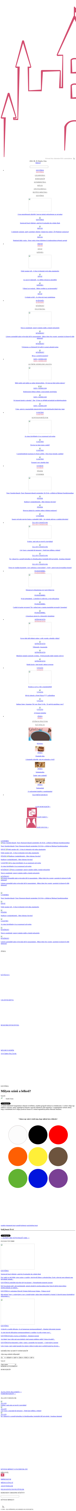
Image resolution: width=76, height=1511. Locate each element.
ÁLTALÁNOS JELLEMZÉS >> (11, 1392)
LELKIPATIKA (40, 175)
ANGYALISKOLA (40, 189)
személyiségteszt (21, 1225)
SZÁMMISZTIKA (40, 182)
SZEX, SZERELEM (40, 359)
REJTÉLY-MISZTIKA (40, 192)
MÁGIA (40, 185)
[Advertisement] (38, 1070)
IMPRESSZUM (6, 1479)
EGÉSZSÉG (40, 300)
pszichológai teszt (32, 1225)
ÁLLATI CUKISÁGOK (40, 522)
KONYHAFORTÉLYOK (40, 417)
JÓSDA (40, 716)
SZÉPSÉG (40, 252)
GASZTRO (40, 412)
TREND (40, 244)
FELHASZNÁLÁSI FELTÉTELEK (12, 1489)
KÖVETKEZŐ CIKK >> (21, 1238)
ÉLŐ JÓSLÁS (40, 725)
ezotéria (3, 1225)
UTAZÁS (40, 668)
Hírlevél (38, 163)
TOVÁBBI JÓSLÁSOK (9, 1054)
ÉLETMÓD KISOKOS (40, 795)
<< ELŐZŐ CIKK (7, 1238)
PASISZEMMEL (40, 571)
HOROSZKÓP (40, 179)
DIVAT (40, 249)
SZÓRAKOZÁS (40, 619)
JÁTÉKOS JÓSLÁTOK (40, 721)
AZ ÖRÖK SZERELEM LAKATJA (40, 364)
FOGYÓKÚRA (40, 309)
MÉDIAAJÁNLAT (7, 1482)
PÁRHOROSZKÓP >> (8, 1394)
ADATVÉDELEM (7, 1486)
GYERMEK (40, 474)
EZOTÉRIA (40, 170)
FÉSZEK (40, 471)
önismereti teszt (11, 1225)
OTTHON (40, 466)
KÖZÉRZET (40, 306)
